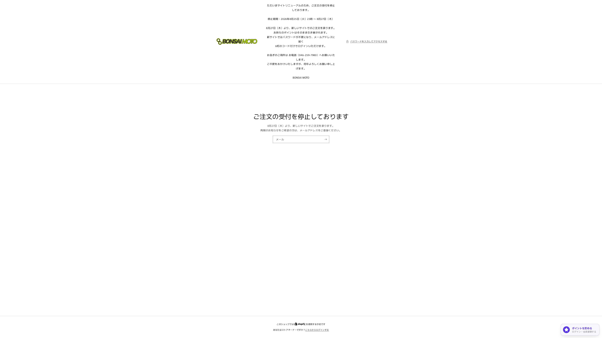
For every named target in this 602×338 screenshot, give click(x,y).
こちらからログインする (317, 329)
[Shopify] (300, 324)
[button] (366, 41)
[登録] (325, 139)
